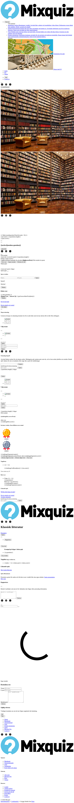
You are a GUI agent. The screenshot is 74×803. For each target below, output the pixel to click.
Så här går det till (9, 792)
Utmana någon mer (20, 457)
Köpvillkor (7, 793)
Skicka (3, 704)
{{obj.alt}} (3, 249)
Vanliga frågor (8, 788)
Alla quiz (7, 775)
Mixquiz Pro (7, 776)
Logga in (6, 796)
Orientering (7, 766)
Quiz (5, 764)
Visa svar (3, 262)
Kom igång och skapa (10, 768)
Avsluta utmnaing (6, 497)
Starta (3, 376)
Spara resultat (12, 262)
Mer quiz (3, 579)
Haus (32, 801)
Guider (6, 787)
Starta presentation (49, 577)
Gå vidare (3, 307)
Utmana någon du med (7, 457)
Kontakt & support (9, 790)
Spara (20, 367)
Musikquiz (7, 761)
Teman (6, 780)
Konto (6, 795)
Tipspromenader (9, 763)
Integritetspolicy (5, 801)
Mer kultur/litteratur (6, 570)
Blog (5, 778)
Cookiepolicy (15, 801)
